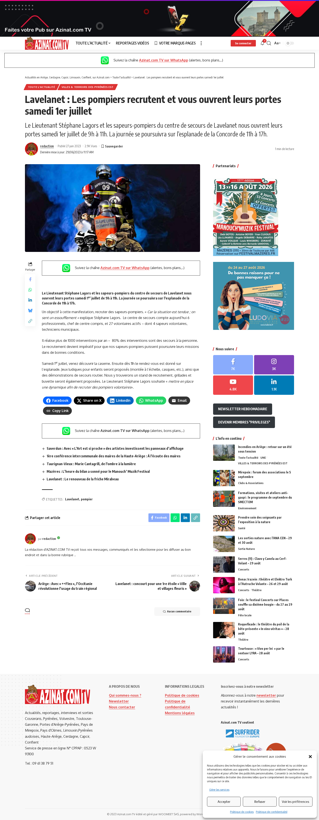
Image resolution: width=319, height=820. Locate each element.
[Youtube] (233, 385)
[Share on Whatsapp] (30, 290)
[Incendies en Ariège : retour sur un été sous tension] (224, 453)
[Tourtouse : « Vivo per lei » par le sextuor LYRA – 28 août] (224, 654)
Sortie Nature (246, 549)
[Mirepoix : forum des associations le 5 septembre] (224, 478)
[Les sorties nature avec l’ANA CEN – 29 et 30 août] (224, 544)
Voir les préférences (295, 801)
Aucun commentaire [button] (179, 611)
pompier (87, 499)
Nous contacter (122, 707)
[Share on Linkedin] (30, 300)
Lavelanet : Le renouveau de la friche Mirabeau (83, 479)
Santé (241, 528)
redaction (47, 146)
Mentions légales (180, 713)
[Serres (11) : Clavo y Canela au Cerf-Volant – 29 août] (224, 564)
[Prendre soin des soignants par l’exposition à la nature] (224, 523)
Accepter (224, 801)
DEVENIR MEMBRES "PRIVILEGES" (244, 422)
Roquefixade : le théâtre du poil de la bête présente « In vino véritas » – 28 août (263, 628)
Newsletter (119, 701)
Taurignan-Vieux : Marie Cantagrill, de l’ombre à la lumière (91, 464)
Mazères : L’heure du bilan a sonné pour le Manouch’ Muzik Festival (98, 471)
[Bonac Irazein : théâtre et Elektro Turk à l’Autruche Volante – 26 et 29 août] (224, 585)
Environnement (247, 508)
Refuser (259, 801)
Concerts (243, 569)
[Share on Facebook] (30, 279)
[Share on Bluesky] (30, 311)
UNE (263, 457)
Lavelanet (72, 499)
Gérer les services (219, 789)
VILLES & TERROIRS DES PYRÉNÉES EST (87, 87)
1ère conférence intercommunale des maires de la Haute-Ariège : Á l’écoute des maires (114, 456)
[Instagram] (274, 364)
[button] (310, 756)
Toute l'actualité (41, 87)
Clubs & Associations (250, 483)
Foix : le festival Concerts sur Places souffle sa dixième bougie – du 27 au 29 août (265, 604)
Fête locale (245, 615)
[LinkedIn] (274, 385)
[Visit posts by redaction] (31, 148)
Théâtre (256, 590)
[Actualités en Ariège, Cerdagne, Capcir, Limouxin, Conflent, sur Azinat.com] (47, 43)
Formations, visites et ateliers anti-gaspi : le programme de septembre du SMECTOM (265, 497)
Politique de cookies (242, 811)
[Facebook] (233, 364)
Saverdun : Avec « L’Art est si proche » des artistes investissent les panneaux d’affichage (115, 448)
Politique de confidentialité (271, 811)
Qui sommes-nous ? (125, 695)
